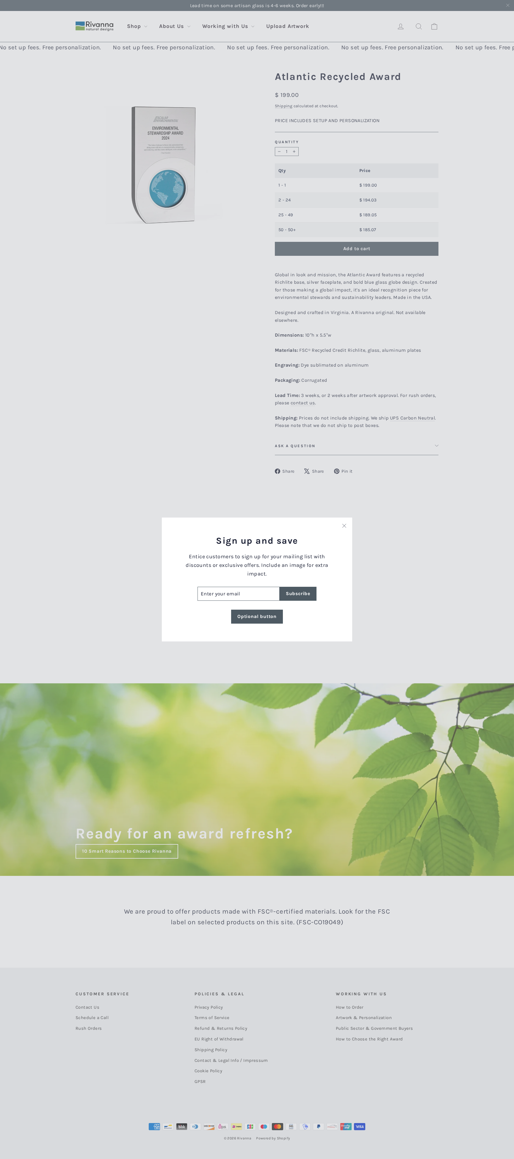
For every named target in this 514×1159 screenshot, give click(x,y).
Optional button (257, 616)
